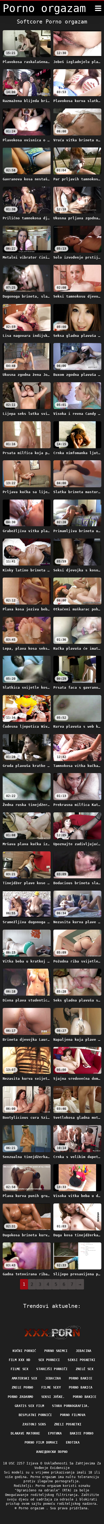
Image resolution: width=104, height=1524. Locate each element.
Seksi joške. (53, 1397)
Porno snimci (56, 1351)
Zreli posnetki (68, 1424)
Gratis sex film (29, 1406)
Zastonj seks (34, 1424)
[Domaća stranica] (52, 1332)
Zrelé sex (84, 1369)
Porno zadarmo (20, 1397)
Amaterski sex (24, 1378)
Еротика (55, 1433)
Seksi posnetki (81, 1360)
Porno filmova (73, 1415)
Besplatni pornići (35, 1415)
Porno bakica (80, 1387)
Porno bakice (80, 1378)
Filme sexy (51, 1387)
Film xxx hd (19, 1360)
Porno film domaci (41, 1442)
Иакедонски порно (52, 1452)
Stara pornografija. (70, 1406)
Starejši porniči (52, 1369)
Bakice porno (81, 1433)
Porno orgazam (32, 1508)
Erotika (72, 1442)
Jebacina (83, 1351)
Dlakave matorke (25, 1433)
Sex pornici (49, 1360)
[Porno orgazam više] (98, 8)
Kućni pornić (24, 1351)
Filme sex (19, 1369)
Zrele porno (22, 1387)
